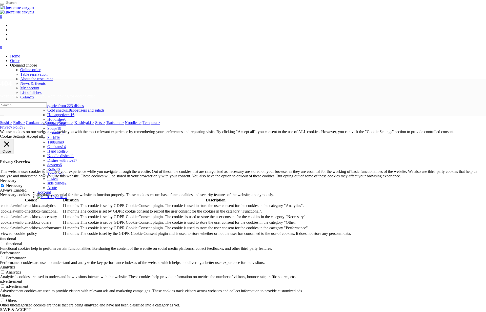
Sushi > (6, 122)
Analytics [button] (7, 267)
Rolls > (19, 122)
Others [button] (5, 295)
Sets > (100, 122)
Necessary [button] (8, 180)
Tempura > (151, 122)
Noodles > (133, 122)
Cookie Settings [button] (12, 136)
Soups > (51, 122)
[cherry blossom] (17, 9)
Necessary (14, 185)
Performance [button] (10, 253)
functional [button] (8, 239)
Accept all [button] (35, 136)
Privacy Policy (11, 127)
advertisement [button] (11, 281)
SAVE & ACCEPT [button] (15, 309)
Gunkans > (35, 122)
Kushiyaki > (84, 122)
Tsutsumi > (115, 122)
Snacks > (66, 122)
